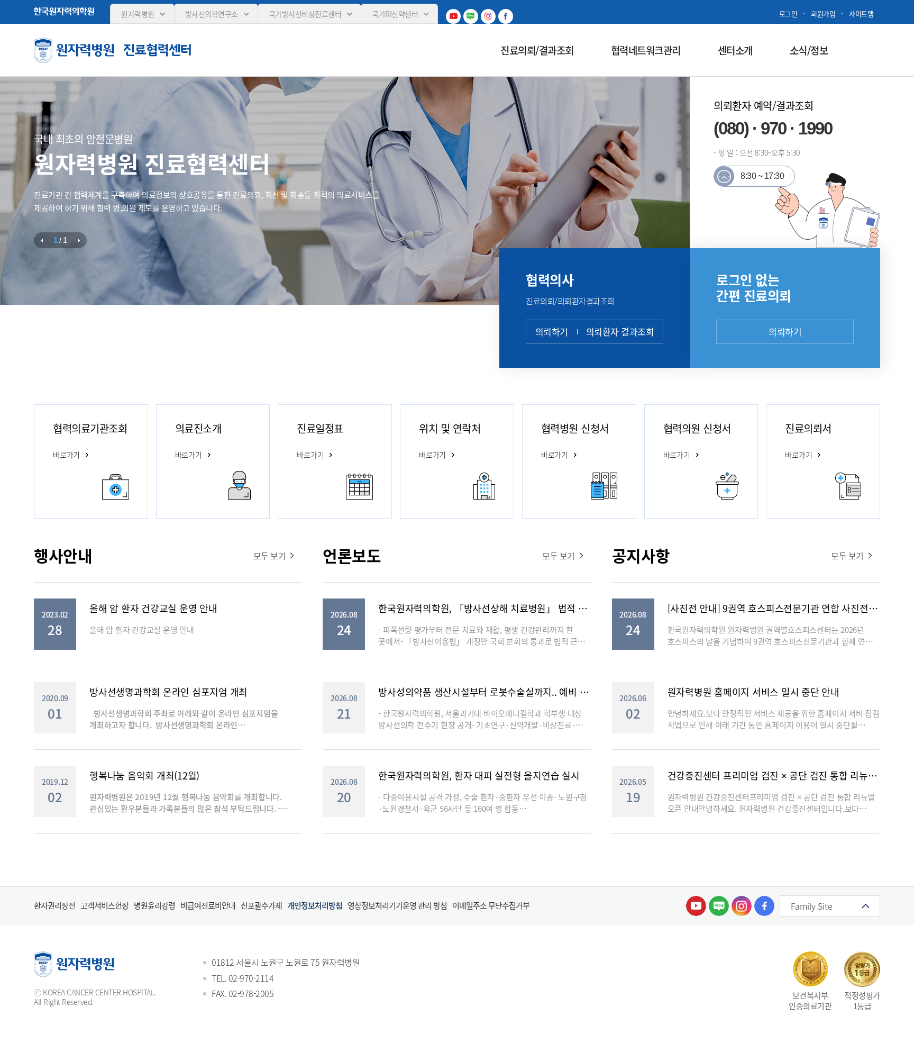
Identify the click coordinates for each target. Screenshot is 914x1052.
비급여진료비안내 (207, 905)
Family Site (812, 906)
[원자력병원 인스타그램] (488, 16)
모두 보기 (269, 555)
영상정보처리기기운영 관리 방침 (397, 905)
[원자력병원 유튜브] (453, 16)
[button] (42, 240)
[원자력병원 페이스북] (505, 16)
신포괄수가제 (261, 905)
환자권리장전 (54, 905)
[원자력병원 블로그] (470, 16)
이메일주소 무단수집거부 (490, 905)
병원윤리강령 (154, 905)
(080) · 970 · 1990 (773, 128)
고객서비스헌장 (104, 905)
